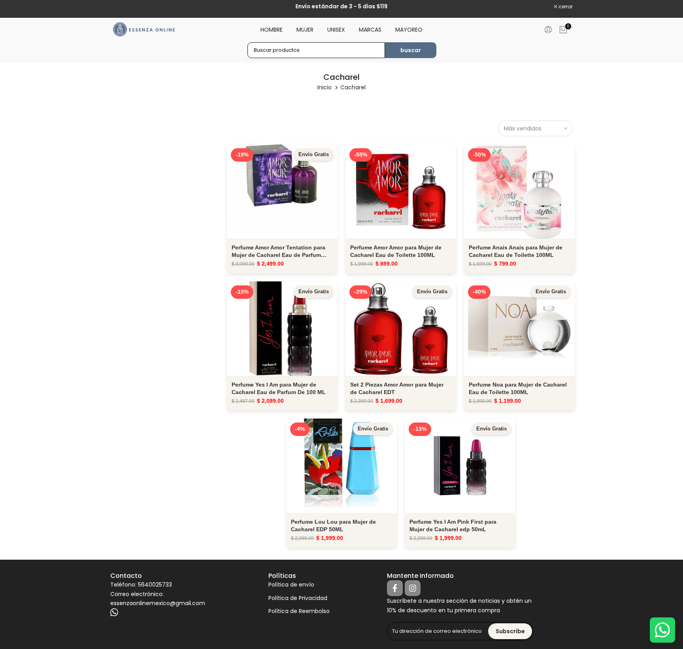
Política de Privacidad (297, 598)
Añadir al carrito (282, 191)
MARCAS (370, 30)
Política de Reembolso (299, 611)
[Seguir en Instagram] (413, 588)
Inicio (324, 87)
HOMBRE (271, 30)
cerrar (121, 6)
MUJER (304, 30)
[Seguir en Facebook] (395, 588)
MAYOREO (409, 30)
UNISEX (336, 30)
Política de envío (291, 585)
